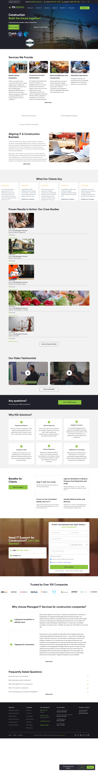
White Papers (29, 725)
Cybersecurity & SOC (14, 713)
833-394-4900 (56, 2)
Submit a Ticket (44, 725)
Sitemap (20, 735)
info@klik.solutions (35, 2)
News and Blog (29, 719)
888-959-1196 (75, 2)
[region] (77, 767)
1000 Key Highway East (62, 711)
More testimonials (49, 389)
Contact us (84, 7)
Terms (60, 562)
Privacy (14, 735)
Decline (82, 767)
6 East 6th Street (61, 724)
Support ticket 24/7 (14, 1)
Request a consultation (41, 27)
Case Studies (29, 716)
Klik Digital (62, 735)
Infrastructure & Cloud (14, 719)
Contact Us (29, 713)
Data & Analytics (13, 716)
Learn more (12, 238)
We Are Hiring (29, 727)
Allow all (90, 767)
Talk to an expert (14, 27)
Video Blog (28, 722)
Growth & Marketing (13, 725)
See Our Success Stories (49, 344)
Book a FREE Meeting (69, 402)
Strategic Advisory (13, 722)
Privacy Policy (67, 562)
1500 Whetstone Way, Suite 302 (64, 715)
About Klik (28, 710)
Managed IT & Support (14, 710)
